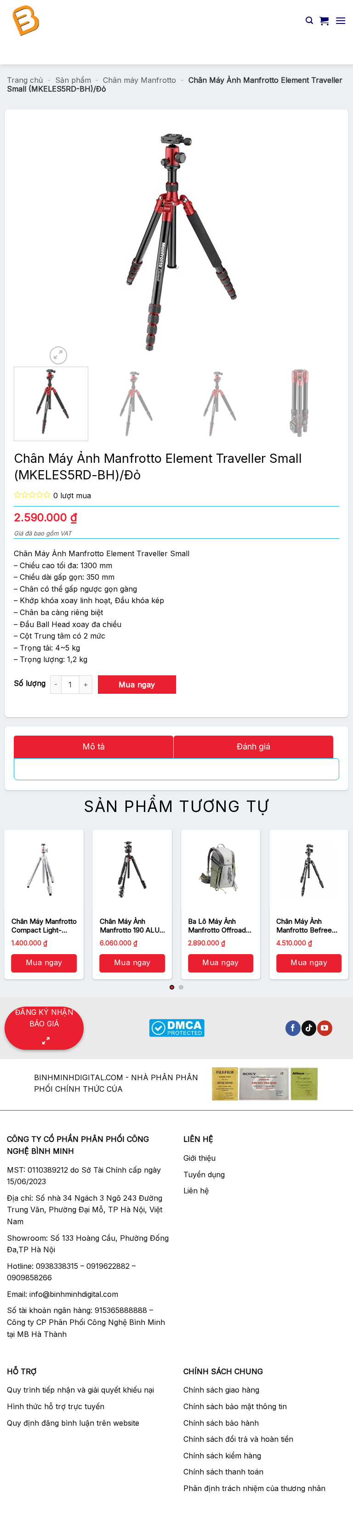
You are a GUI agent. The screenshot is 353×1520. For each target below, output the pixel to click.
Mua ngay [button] (44, 962)
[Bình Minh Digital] (86, 20)
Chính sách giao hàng (221, 1389)
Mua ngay (137, 684)
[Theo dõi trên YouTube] (324, 1028)
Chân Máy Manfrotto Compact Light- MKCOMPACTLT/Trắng (44, 926)
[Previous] (63, 243)
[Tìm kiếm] (309, 20)
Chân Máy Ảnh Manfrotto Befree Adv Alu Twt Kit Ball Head (306, 926)
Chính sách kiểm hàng (222, 1455)
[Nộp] (335, 53)
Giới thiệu (199, 1158)
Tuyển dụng (204, 1174)
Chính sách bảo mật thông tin (235, 1406)
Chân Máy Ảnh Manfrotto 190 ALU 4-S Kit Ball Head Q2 (132, 926)
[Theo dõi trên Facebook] (293, 1028)
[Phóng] (59, 355)
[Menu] (340, 20)
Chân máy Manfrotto (139, 80)
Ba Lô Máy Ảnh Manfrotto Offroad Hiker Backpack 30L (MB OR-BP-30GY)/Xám (220, 926)
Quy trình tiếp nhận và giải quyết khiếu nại (80, 1389)
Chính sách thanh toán (223, 1471)
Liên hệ (196, 1190)
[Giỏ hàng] (324, 21)
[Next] (290, 243)
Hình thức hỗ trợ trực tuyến (55, 1406)
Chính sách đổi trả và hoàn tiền (238, 1439)
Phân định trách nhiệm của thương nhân (254, 1488)
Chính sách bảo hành (221, 1423)
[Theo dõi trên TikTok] (309, 1028)
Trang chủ (25, 80)
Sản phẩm (73, 80)
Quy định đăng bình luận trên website (73, 1423)
